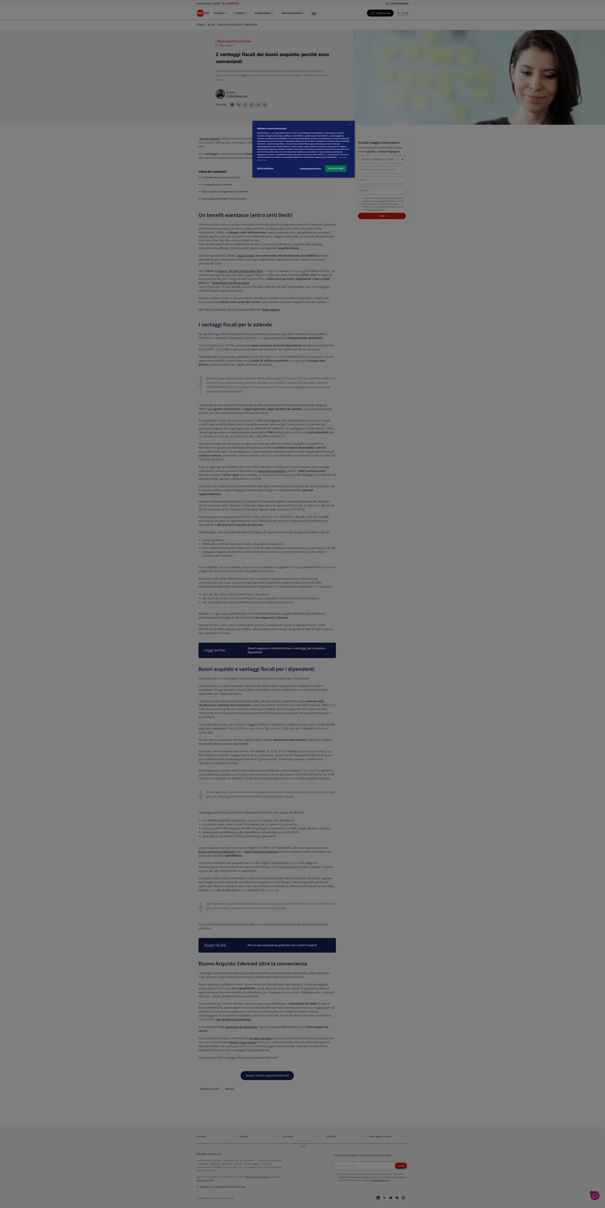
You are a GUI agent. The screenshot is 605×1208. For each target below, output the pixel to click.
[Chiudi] (350, 124)
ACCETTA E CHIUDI (335, 168)
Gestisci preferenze (265, 168)
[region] (303, 149)
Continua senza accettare (310, 168)
